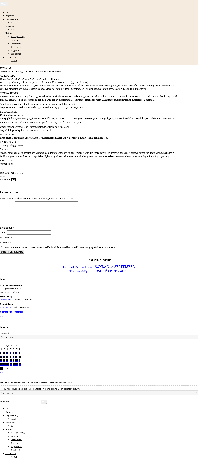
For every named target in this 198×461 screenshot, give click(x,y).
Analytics (4, 316)
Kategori (4, 333)
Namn (3, 232)
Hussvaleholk (16, 43)
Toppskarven (16, 50)
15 (1, 360)
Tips (13, 30)
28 (20, 364)
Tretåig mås (16, 54)
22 (1, 364)
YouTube (14, 61)
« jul (2, 372)
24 (7, 364)
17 (7, 360)
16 (4, 360)
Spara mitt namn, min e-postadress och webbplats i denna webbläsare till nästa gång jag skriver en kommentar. (60, 247)
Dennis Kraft (6, 299)
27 (16, 364)
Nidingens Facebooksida (11, 311)
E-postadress (7, 237)
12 (13, 357)
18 (11, 360)
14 (20, 357)
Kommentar (7, 227)
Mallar (13, 23)
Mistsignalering (18, 37)
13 (16, 357)
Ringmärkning (11, 19)
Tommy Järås (6, 307)
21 (19, 360)
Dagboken (9, 16)
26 (14, 364)
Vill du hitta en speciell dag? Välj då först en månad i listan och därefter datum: (40, 389)
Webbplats (5, 242)
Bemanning (10, 26)
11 (10, 357)
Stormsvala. (16, 47)
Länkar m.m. (10, 57)
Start (7, 12)
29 (1, 368)
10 (7, 357)
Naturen (14, 40)
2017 (13, 180)
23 (4, 364)
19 (13, 360)
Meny (4, 4)
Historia (8, 33)
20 (16, 360)
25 (11, 364)
